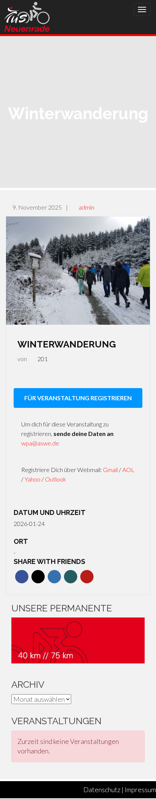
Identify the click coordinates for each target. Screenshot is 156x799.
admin (86, 207)
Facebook (21, 576)
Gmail (111, 469)
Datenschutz (101, 789)
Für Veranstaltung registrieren (78, 397)
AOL (128, 469)
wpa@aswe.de (40, 443)
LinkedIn (54, 576)
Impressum (140, 789)
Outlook (55, 479)
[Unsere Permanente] (78, 639)
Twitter (38, 576)
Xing (70, 576)
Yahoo (33, 479)
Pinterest (87, 576)
